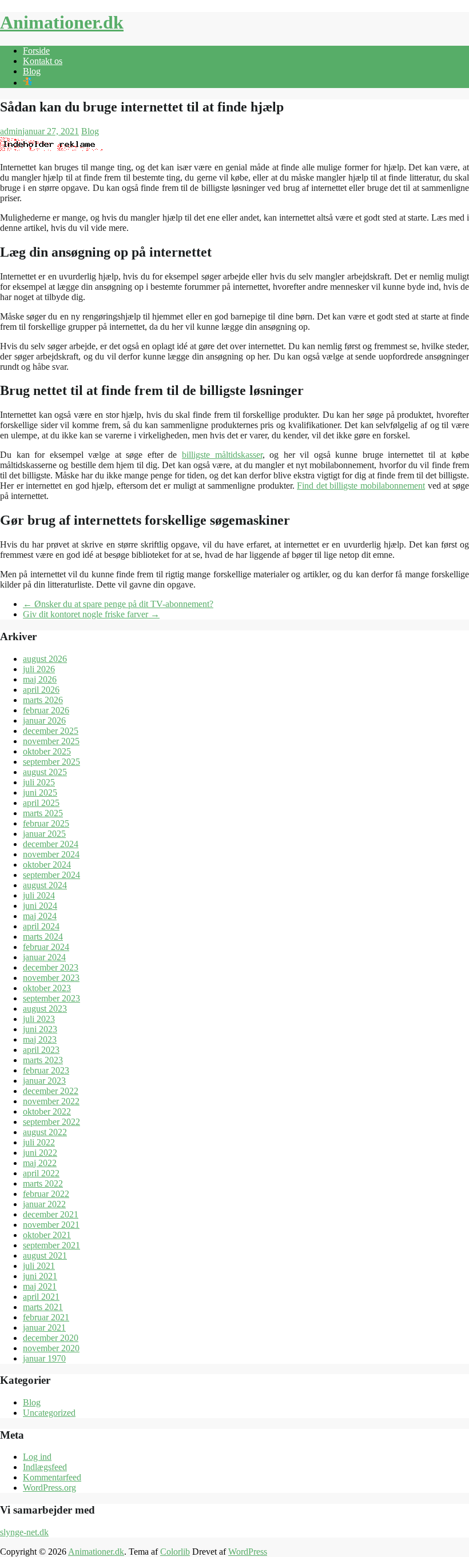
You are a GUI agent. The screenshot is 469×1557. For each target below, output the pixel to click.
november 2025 (51, 741)
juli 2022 (39, 1142)
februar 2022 (46, 1194)
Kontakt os (42, 61)
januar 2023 (44, 1080)
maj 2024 (40, 916)
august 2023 (45, 1008)
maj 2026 (40, 679)
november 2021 (51, 1224)
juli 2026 (39, 669)
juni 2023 (40, 1029)
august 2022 (45, 1132)
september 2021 (51, 1245)
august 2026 (45, 659)
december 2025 (50, 731)
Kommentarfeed (52, 1477)
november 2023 (51, 978)
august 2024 (45, 885)
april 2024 (41, 926)
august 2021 (45, 1255)
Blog (32, 71)
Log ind (37, 1457)
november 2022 (51, 1101)
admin (11, 131)
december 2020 (50, 1338)
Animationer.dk (62, 22)
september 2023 (51, 998)
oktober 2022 (47, 1111)
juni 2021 (40, 1276)
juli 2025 (39, 782)
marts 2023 (43, 1060)
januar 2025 (44, 834)
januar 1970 (44, 1358)
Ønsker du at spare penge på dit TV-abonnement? (118, 604)
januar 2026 (44, 720)
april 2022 (41, 1173)
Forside (36, 50)
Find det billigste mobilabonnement (361, 485)
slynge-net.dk (24, 1532)
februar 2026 (46, 710)
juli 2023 (39, 1019)
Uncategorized (49, 1413)
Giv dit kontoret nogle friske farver (91, 614)
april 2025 (41, 803)
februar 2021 (46, 1317)
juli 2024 (39, 895)
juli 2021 (39, 1266)
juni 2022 (40, 1152)
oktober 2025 (47, 751)
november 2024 (51, 854)
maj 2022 (40, 1163)
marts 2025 (43, 813)
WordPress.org (49, 1487)
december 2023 (50, 967)
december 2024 (50, 844)
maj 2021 (40, 1286)
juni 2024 (40, 906)
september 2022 (51, 1122)
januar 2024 (44, 957)
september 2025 (51, 761)
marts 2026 (43, 700)
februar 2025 (46, 823)
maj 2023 (40, 1039)
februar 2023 (46, 1070)
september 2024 (51, 875)
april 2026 (41, 689)
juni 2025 (40, 792)
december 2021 (50, 1214)
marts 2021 (43, 1307)
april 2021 (41, 1297)
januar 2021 (44, 1327)
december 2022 (50, 1091)
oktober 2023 (47, 988)
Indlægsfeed (45, 1467)
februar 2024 (46, 947)
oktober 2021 (47, 1235)
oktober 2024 (47, 864)
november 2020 (51, 1348)
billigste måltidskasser (222, 455)
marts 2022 (43, 1183)
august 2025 (45, 772)
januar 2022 (44, 1204)
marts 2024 (43, 936)
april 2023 (41, 1050)
